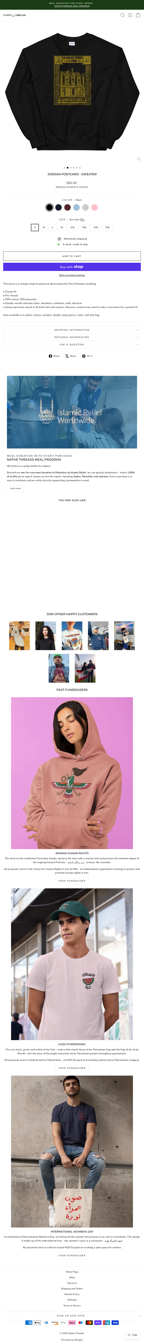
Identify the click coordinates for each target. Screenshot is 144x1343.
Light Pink (94, 207)
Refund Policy (72, 1294)
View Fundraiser (72, 880)
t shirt (80, 315)
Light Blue (76, 207)
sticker (37, 315)
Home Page (72, 1271)
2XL (72, 227)
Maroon (67, 207)
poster (28, 315)
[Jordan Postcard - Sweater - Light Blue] (31, 599)
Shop (72, 1277)
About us (72, 1283)
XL (62, 227)
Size (69, 219)
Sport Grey (85, 207)
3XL (84, 227)
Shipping (60, 187)
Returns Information (72, 337)
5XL (107, 227)
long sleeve (69, 315)
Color (72, 199)
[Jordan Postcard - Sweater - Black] (18, 599)
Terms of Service (72, 1305)
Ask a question (72, 344)
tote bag (95, 315)
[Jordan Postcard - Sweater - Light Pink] (40, 599)
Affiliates (72, 1299)
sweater (47, 315)
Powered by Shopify (72, 1339)
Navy (58, 207)
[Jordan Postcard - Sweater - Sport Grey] (36, 599)
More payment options (72, 275)
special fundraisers (106, 472)
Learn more (15, 488)
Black (49, 207)
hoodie (57, 315)
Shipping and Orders (72, 1288)
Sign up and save (71, 1315)
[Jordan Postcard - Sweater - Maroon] (27, 599)
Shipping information (72, 330)
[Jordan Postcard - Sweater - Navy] (23, 599)
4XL (96, 227)
